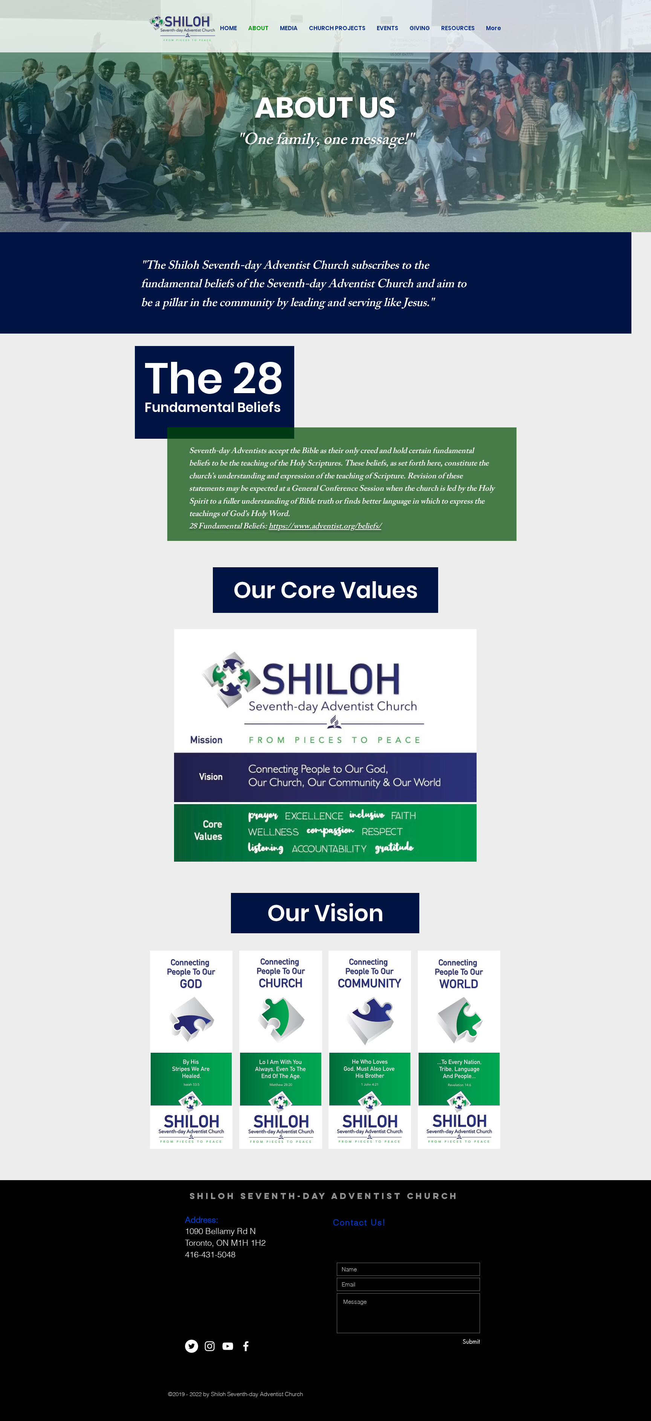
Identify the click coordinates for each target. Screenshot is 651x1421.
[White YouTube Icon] (227, 1346)
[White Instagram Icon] (209, 1346)
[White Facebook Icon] (245, 1346)
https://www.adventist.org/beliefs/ (325, 527)
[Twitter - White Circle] (191, 1346)
